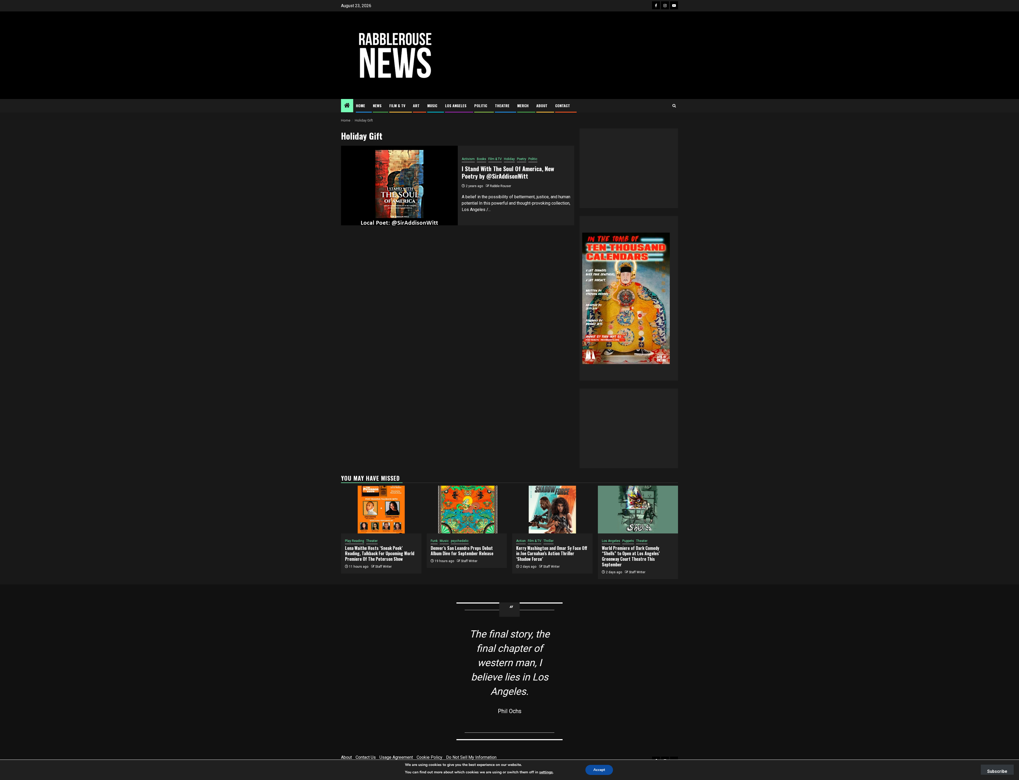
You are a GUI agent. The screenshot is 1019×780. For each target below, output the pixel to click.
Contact (562, 105)
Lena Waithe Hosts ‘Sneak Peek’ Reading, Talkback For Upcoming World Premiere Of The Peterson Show (379, 553)
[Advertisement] (566, 55)
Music (432, 105)
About (541, 105)
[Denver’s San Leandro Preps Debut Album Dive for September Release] (467, 509)
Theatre (502, 105)
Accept (599, 769)
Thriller (548, 541)
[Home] (347, 106)
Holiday (509, 159)
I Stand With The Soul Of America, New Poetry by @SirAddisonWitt (508, 172)
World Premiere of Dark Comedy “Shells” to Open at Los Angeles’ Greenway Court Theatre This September (631, 556)
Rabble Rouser (500, 186)
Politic (480, 105)
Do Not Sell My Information (471, 757)
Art (416, 105)
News (377, 105)
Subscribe (997, 771)
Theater (372, 541)
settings (546, 772)
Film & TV (397, 105)
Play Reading (354, 541)
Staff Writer (383, 566)
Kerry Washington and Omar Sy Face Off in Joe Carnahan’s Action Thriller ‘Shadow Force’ (551, 553)
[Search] (674, 106)
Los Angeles (456, 105)
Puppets (628, 541)
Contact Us (366, 757)
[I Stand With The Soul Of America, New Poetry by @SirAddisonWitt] (399, 185)
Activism (468, 159)
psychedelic (460, 541)
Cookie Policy (429, 757)
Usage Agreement (396, 757)
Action (521, 541)
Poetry (521, 159)
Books (481, 159)
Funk (434, 541)
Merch (523, 105)
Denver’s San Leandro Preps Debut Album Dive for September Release (462, 551)
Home (360, 105)
